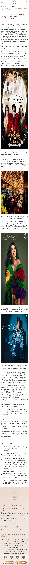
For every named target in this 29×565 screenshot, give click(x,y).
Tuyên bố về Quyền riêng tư (11, 530)
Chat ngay (22, 562)
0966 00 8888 (10, 562)
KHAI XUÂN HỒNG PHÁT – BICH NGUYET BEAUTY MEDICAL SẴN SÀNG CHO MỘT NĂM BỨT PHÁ (15, 482)
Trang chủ (3, 6)
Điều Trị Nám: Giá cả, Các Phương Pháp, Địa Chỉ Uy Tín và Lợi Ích (15, 449)
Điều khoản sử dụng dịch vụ (10, 527)
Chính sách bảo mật (8, 524)
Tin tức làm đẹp (12, 6)
